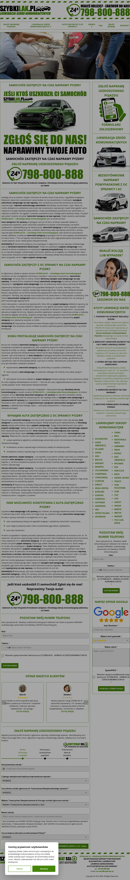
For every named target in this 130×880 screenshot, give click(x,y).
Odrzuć (20, 869)
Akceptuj (44, 869)
